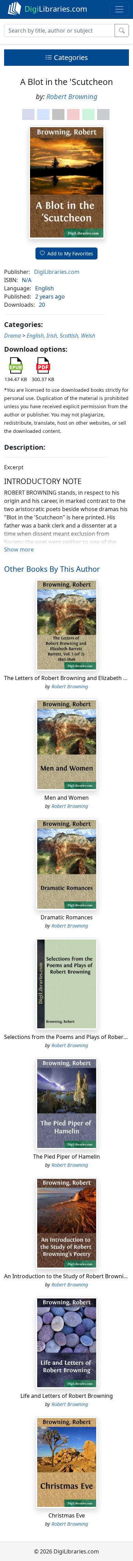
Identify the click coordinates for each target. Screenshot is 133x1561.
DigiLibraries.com (56, 272)
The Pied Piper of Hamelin (66, 1156)
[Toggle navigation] (119, 9)
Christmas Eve (66, 1515)
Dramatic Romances (67, 917)
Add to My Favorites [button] (70, 253)
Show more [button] (19, 549)
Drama (12, 335)
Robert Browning (72, 96)
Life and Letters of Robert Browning (66, 1396)
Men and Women (66, 797)
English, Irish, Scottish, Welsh (61, 335)
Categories (70, 57)
